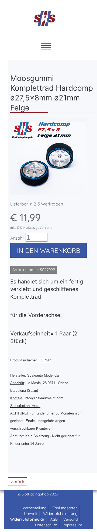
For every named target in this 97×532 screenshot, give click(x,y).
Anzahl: (17, 238)
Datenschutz (46, 525)
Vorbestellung (35, 507)
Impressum (72, 525)
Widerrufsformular (27, 519)
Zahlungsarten (65, 507)
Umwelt (30, 513)
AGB (54, 519)
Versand (70, 519)
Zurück (18, 481)
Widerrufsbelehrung (60, 513)
